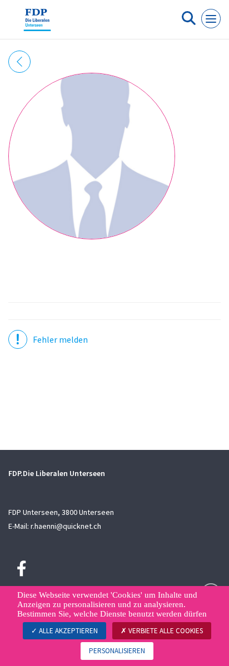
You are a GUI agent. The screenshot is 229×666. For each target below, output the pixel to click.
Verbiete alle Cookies (165, 630)
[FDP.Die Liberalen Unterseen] (37, 24)
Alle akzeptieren (67, 630)
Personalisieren (117, 650)
